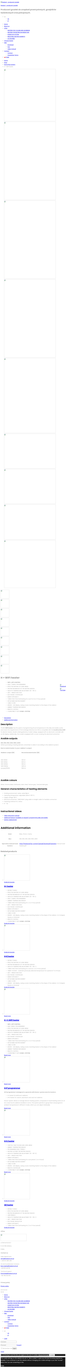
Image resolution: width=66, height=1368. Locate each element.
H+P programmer (12, 1088)
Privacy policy (5, 1286)
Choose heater (8, 41)
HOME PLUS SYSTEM (13, 34)
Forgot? (19, 1345)
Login (5, 1338)
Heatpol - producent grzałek (9, 5)
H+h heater (9, 1141)
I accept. (52, 1355)
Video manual (12, 49)
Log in (14, 1348)
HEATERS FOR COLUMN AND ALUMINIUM (19, 30)
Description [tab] (7, 718)
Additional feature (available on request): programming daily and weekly (26, 818)
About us (6, 26)
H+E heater (9, 956)
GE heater (8, 1205)
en (8, 19)
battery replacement (10, 820)
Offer (5, 28)
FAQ (9, 47)
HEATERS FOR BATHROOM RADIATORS (18, 32)
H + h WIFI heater (11, 1020)
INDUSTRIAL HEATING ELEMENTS (16, 36)
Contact (6, 51)
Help (5, 43)
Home (6, 24)
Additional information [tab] (11, 720)
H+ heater (8, 886)
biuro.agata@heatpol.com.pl (9, 1266)
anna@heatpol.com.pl (7, 1258)
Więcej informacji (43, 1355)
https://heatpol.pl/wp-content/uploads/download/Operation (37, 844)
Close (2, 1352)
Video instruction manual (11, 815)
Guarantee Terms (13, 55)
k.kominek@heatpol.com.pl (9, 1273)
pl (8, 21)
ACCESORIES (11, 38)
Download (10, 45)
